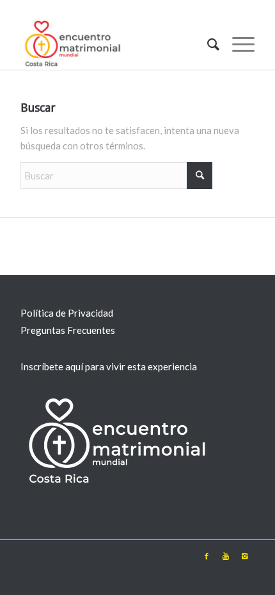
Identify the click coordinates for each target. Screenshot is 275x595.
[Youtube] (225, 556)
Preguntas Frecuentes (67, 330)
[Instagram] (245, 556)
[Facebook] (206, 556)
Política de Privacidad (66, 313)
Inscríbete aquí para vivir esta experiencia (108, 366)
